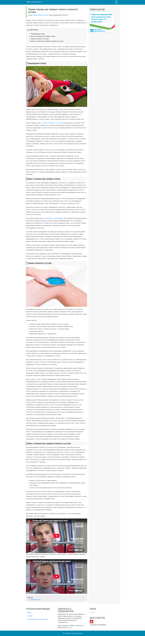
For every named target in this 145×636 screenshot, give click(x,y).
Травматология (36, 599)
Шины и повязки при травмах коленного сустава (47, 41)
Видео (29, 612)
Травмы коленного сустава (40, 39)
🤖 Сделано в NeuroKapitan (98, 624)
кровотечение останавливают (53, 218)
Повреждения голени (38, 34)
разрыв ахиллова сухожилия (52, 123)
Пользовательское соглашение (37, 619)
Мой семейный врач (35, 2)
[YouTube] (91, 621)
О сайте (29, 616)
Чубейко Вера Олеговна (41, 15)
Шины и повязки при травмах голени (43, 36)
